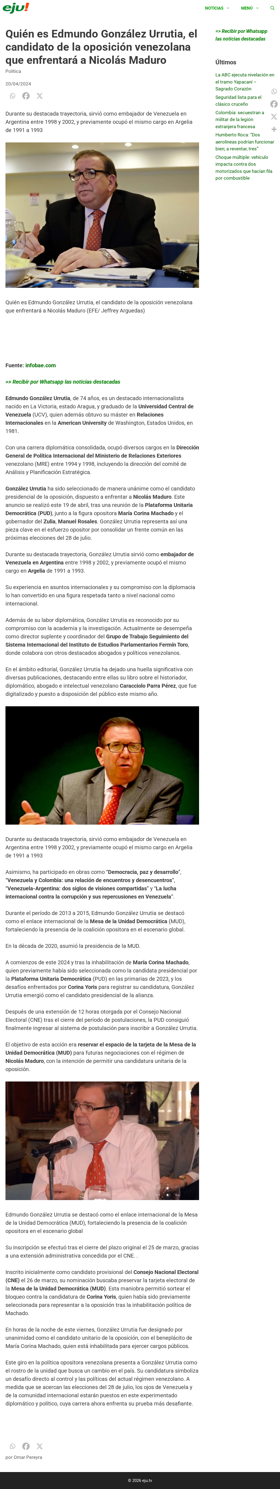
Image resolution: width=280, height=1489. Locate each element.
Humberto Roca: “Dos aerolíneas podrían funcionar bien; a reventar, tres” (244, 141)
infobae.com (40, 365)
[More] (274, 129)
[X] (39, 96)
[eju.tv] (17, 8)
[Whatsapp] (12, 96)
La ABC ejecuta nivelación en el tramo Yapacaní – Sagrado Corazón (244, 81)
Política (13, 71)
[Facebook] (26, 96)
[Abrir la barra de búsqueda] (272, 8)
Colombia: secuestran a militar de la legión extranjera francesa (239, 119)
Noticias (214, 8)
